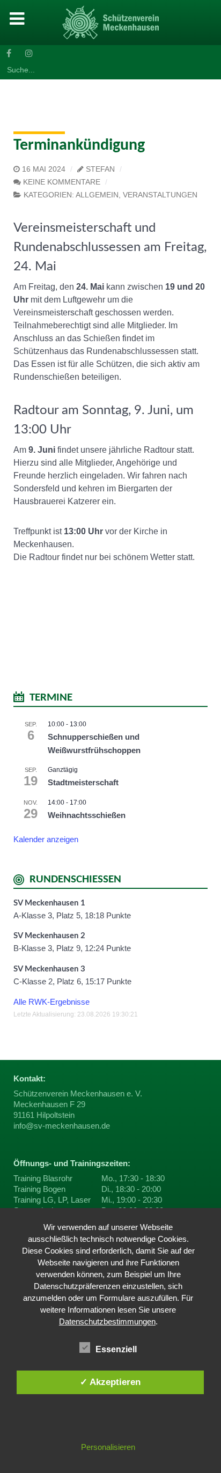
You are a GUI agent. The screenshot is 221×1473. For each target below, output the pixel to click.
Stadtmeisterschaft (83, 782)
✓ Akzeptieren (110, 1382)
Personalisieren (108, 1447)
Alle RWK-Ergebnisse (51, 1001)
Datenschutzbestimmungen (107, 1321)
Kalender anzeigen (45, 839)
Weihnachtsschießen (87, 815)
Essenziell (116, 1349)
